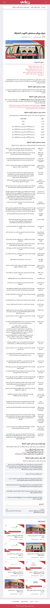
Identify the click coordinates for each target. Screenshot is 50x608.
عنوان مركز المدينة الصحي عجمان (33, 108)
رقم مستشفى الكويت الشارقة (36, 67)
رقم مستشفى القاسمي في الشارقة (26, 107)
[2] (34, 102)
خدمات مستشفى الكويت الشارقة (35, 70)
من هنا (32, 91)
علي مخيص (35, 37)
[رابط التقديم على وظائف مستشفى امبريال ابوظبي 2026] (14, 569)
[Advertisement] (25, 21)
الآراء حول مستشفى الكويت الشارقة (35, 73)
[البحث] (4, 2)
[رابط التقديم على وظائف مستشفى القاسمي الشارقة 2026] (35, 569)
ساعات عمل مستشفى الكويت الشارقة (34, 69)
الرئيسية (43, 7)
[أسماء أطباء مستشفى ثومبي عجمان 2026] (35, 532)
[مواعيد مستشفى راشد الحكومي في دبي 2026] (14, 551)
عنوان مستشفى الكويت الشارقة (36, 66)
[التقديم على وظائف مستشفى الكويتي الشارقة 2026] (35, 551)
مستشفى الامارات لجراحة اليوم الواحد (32, 105)
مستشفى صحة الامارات (17, 105)
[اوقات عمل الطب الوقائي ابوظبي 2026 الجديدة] (35, 587)
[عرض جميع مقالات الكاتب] (43, 37)
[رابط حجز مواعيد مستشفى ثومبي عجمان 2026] (14, 587)
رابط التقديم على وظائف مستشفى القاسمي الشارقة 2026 (36, 511)
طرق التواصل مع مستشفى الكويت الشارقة (33, 72)
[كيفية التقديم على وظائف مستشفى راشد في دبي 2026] (14, 532)
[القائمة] (45, 2)
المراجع (41, 75)
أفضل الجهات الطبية (35, 7)
